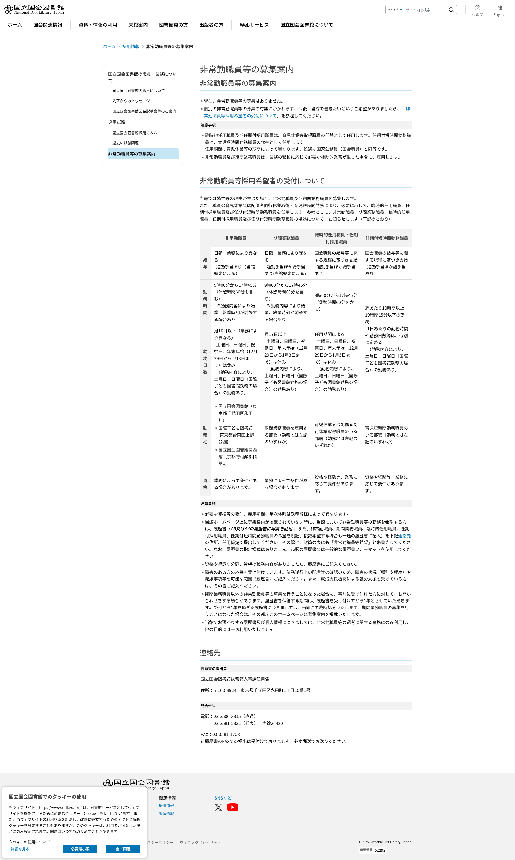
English (500, 14)
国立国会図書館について (306, 24)
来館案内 (138, 24)
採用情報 (130, 46)
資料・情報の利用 (98, 24)
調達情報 (166, 813)
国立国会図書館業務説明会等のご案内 (144, 111)
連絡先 (404, 535)
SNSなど (223, 797)
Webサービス (254, 24)
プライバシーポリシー (154, 842)
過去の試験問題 (125, 143)
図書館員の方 (173, 24)
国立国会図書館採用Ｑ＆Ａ (134, 132)
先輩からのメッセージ (131, 100)
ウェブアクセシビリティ (200, 842)
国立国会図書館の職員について (138, 90)
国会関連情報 (47, 24)
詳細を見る (20, 848)
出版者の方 (211, 24)
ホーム (15, 24)
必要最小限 (80, 848)
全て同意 (123, 848)
